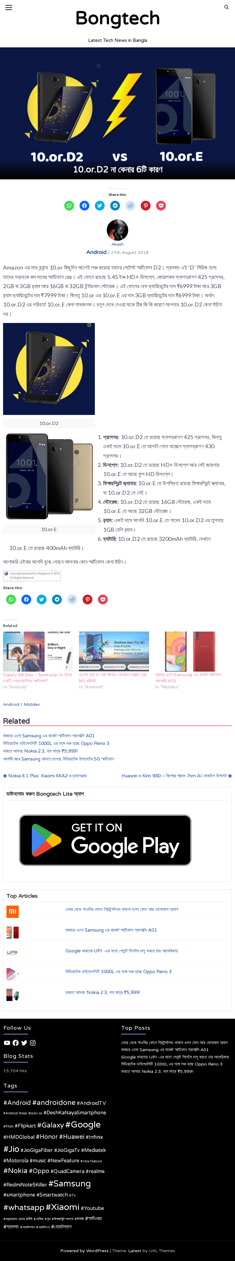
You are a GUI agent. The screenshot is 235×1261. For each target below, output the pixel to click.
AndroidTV (93, 1103)
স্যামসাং (12, 1227)
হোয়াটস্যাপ (63, 1227)
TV (73, 1195)
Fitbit (9, 1126)
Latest (134, 1250)
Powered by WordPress (84, 1250)
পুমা (48, 1219)
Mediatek (95, 1150)
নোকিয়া (39, 1219)
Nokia (18, 1171)
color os (36, 1113)
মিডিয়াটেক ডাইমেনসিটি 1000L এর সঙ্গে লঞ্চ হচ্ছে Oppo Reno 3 (56, 743)
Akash (117, 244)
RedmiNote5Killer (26, 1185)
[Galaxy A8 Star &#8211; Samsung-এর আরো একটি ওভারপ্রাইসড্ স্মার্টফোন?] (38, 652)
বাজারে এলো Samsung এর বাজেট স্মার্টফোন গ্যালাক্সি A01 (49, 736)
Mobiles (32, 704)
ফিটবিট (80, 1219)
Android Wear (16, 1113)
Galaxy (53, 1125)
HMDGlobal (20, 1137)
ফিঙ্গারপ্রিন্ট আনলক (63, 1219)
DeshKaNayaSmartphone (76, 1113)
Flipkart (27, 1126)
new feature (92, 1161)
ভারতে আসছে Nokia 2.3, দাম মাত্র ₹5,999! (40, 751)
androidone (56, 1102)
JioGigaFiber (38, 1150)
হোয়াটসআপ (28, 1227)
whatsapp (26, 1207)
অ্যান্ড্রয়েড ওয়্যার (15, 1219)
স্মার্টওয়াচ (95, 1218)
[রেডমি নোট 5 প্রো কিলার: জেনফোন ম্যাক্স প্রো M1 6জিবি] (114, 652)
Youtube (94, 1208)
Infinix (96, 1137)
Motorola (17, 1161)
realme (97, 1171)
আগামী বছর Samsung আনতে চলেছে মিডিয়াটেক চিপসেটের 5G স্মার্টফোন (58, 759)
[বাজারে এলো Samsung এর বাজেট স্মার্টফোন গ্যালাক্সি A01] (190, 652)
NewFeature (64, 1161)
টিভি (30, 1219)
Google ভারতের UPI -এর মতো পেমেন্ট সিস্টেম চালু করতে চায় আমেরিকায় (121, 951)
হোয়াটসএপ (44, 1227)
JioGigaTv (68, 1150)
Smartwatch (53, 1195)
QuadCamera (69, 1171)
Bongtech (117, 18)
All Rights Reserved (22, 577)
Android (96, 252)
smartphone (20, 1195)
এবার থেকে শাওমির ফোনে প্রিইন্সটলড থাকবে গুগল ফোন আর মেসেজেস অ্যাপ (121, 909)
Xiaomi (65, 1207)
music (39, 1161)
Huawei (73, 1137)
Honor (49, 1137)
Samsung (72, 1184)
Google (86, 1124)
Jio (14, 1149)
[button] (226, 7)
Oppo (41, 1171)
